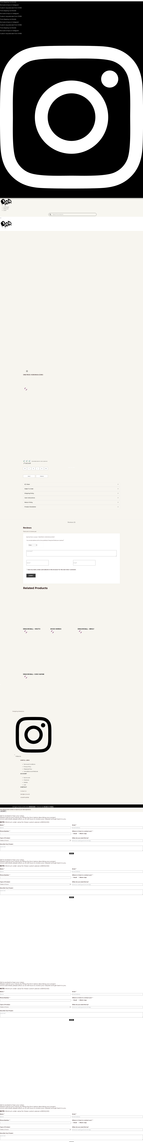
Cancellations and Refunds (31, 771)
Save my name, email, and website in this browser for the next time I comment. (52, 569)
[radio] (24, 461)
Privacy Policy (27, 766)
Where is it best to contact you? (82, 831)
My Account (27, 777)
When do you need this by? (80, 838)
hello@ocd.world (25, 794)
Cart (4, 210)
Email (73, 825)
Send (71, 853)
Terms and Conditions (29, 764)
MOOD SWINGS (55, 629)
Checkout (26, 780)
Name (1, 825)
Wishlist (6, 208)
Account (6, 207)
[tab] (71, 522)
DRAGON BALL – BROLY (86, 629)
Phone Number (4, 831)
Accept (3, 811)
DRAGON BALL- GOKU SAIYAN (33, 674)
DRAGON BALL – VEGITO (31, 629)
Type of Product (5, 838)
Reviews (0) (71, 522)
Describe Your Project (6, 844)
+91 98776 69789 (24, 797)
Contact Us (23, 791)
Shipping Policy (28, 769)
